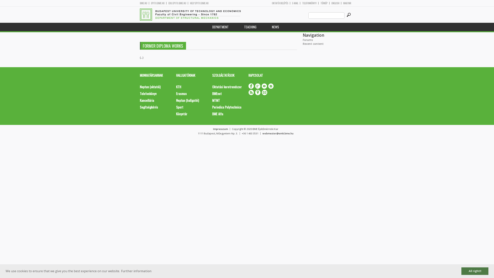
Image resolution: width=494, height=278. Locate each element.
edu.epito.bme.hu (177, 3)
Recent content (313, 44)
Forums (308, 40)
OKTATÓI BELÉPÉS (280, 3)
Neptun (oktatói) (150, 86)
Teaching (250, 27)
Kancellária (147, 100)
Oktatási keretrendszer (227, 86)
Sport (179, 107)
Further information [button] (136, 271)
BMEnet (217, 93)
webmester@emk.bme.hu (278, 133)
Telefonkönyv (309, 3)
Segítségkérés (149, 107)
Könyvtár (181, 113)
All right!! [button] (475, 271)
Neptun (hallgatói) (187, 100)
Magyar (347, 3)
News (275, 27)
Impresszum (220, 129)
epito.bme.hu (158, 3)
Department (220, 27)
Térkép (324, 3)
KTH (178, 86)
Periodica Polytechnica (226, 107)
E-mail (295, 3)
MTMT (216, 100)
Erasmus (181, 93)
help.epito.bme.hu (199, 3)
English (335, 3)
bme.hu (143, 3)
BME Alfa (217, 113)
